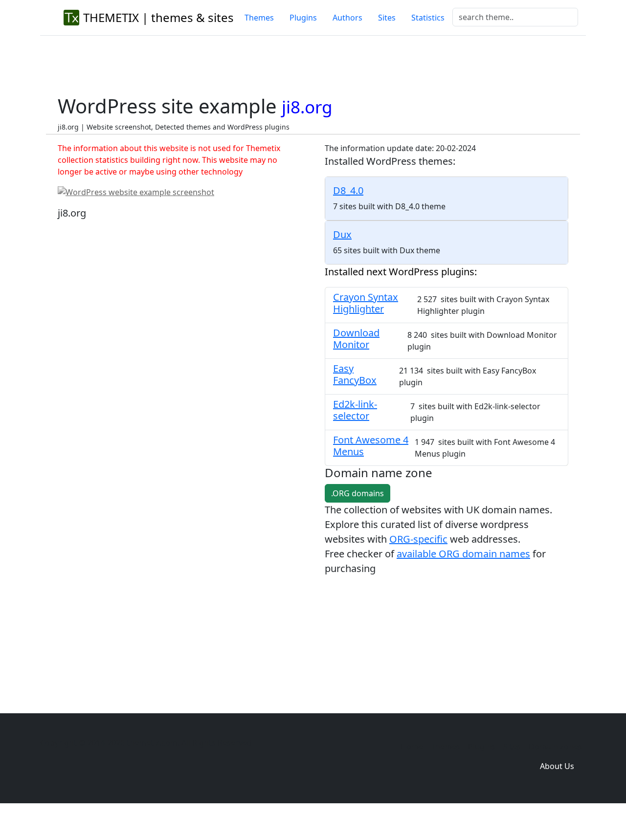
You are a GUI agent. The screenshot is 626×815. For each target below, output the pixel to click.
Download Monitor (356, 338)
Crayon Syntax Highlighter (365, 302)
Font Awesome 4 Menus (370, 445)
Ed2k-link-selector (355, 409)
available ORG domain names (463, 553)
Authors (347, 17)
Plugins (303, 17)
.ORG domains (357, 493)
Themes (259, 17)
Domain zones (555, 746)
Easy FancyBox (355, 374)
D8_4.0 (348, 190)
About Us (557, 766)
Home (412, 746)
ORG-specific (418, 539)
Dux (342, 234)
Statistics (428, 17)
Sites (387, 17)
